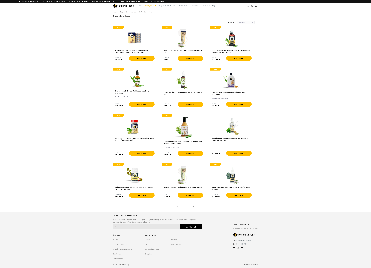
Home (115, 12)
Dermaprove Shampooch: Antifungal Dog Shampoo (228, 93)
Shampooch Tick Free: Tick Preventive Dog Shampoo (132, 92)
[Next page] (193, 206)
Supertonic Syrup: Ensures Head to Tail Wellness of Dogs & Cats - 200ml (231, 51)
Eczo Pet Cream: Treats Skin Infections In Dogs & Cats (183, 51)
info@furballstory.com (243, 240)
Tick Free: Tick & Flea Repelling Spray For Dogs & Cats (183, 93)
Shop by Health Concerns (122, 249)
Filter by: (231, 22)
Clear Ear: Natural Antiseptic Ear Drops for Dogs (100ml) (231, 188)
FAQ (146, 244)
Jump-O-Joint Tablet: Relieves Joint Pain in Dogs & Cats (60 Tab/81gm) (134, 139)
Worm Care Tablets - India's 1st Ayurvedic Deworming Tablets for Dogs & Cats (131, 51)
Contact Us (149, 239)
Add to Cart (142, 58)
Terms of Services (152, 249)
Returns (174, 239)
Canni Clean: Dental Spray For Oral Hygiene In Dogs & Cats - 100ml (230, 139)
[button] (248, 6)
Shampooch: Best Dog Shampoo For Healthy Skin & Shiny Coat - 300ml (183, 142)
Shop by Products (119, 244)
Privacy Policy (176, 244)
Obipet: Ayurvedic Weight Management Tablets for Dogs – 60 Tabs (134, 188)
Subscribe (191, 226)
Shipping (148, 254)
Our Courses (117, 254)
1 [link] (177, 206)
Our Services (118, 259)
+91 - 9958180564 (241, 244)
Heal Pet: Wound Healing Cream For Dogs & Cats (183, 187)
